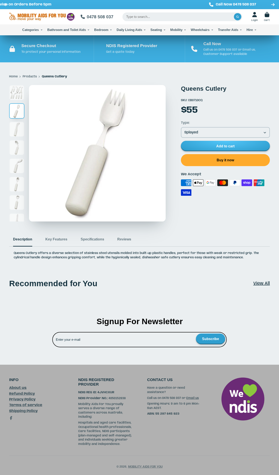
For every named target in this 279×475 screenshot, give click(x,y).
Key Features (56, 239)
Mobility (176, 30)
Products (30, 76)
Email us (192, 398)
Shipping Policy (23, 411)
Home (13, 76)
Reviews (124, 239)
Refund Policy (22, 394)
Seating (156, 30)
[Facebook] (11, 418)
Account (254, 16)
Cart (267, 16)
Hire (250, 30)
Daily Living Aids (129, 30)
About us (18, 388)
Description (22, 239)
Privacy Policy (22, 399)
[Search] (237, 16)
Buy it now (225, 160)
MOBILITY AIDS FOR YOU (145, 466)
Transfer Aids (228, 30)
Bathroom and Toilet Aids (66, 30)
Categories (30, 30)
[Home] (42, 17)
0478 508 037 (100, 16)
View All (261, 283)
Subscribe (210, 339)
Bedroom (101, 30)
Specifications (92, 239)
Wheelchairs (200, 30)
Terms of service (25, 405)
